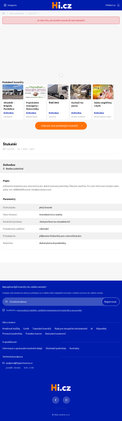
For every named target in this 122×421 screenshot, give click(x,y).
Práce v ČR (32, 13)
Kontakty (74, 348)
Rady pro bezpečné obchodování (71, 328)
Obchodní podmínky (56, 348)
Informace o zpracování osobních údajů (22, 348)
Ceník (26, 328)
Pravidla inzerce (34, 333)
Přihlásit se (110, 5)
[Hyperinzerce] (62, 5)
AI (92, 328)
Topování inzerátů (41, 328)
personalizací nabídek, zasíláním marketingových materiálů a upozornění (49, 310)
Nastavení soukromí (55, 333)
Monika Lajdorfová (14, 168)
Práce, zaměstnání (16, 13)
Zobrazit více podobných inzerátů (59, 125)
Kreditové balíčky (11, 328)
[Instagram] (66, 400)
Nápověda (101, 328)
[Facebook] (55, 400)
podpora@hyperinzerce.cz (19, 362)
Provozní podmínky (12, 333)
